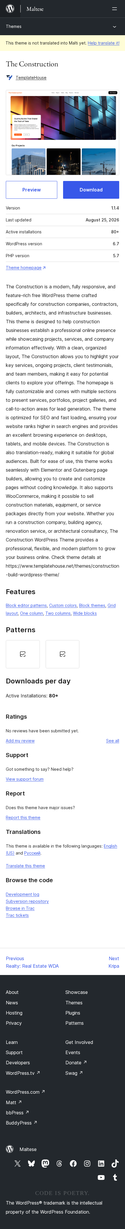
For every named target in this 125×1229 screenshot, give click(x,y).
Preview (31, 190)
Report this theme (23, 817)
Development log (22, 894)
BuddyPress (22, 1123)
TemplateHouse (31, 77)
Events (72, 1052)
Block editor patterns (26, 605)
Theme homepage (24, 267)
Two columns (58, 613)
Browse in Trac (20, 908)
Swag (74, 1073)
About (12, 992)
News (12, 1003)
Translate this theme (25, 865)
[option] (23, 654)
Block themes (92, 605)
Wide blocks (85, 613)
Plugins (72, 1013)
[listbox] (62, 654)
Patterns (74, 1023)
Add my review (20, 740)
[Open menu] (115, 8)
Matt (14, 1102)
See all (112, 740)
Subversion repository (27, 901)
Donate (76, 1062)
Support (14, 1052)
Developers (18, 1062)
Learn (12, 1042)
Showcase (76, 992)
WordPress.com (25, 1092)
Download (91, 190)
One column (31, 613)
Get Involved (79, 1042)
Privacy (14, 1023)
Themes (14, 26)
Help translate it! (103, 42)
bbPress (17, 1113)
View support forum (25, 779)
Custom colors (63, 605)
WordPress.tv (23, 1073)
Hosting (14, 1013)
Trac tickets (17, 915)
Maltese (28, 1149)
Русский (32, 852)
